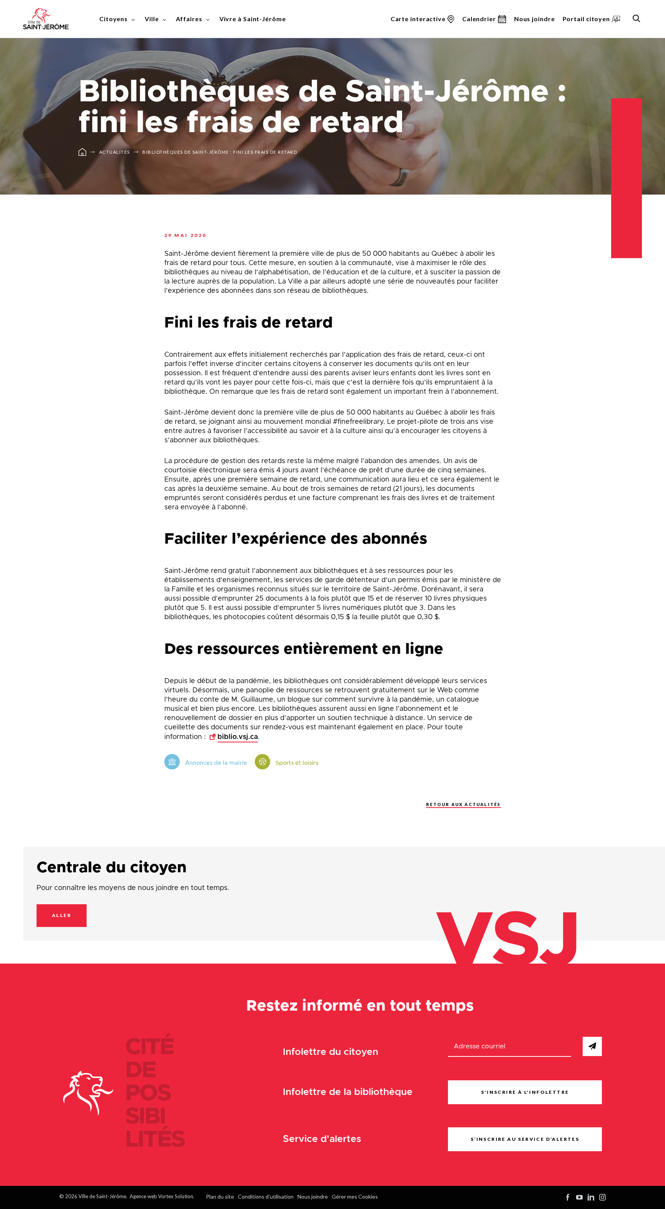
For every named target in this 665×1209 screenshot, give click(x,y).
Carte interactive (418, 18)
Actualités (114, 152)
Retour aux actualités (463, 804)
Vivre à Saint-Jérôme (252, 18)
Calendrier (479, 18)
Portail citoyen (586, 18)
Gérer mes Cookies (355, 1196)
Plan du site (220, 1196)
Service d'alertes (322, 1139)
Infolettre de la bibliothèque (348, 1092)
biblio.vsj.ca (237, 737)
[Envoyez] (592, 1046)
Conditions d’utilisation (266, 1196)
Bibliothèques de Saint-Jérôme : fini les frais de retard (219, 152)
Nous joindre (534, 18)
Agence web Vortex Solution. (162, 1196)
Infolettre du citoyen (330, 1052)
